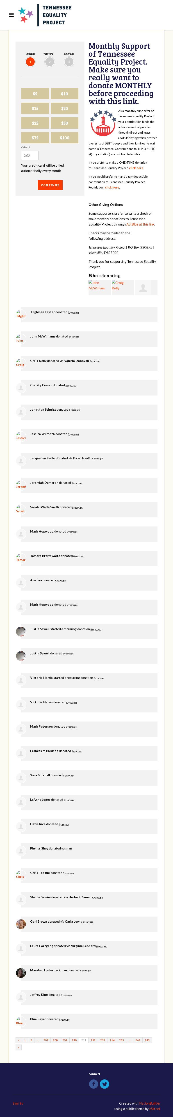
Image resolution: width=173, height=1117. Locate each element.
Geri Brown (38, 921)
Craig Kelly (38, 361)
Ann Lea (36, 580)
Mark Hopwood (42, 531)
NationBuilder (149, 1103)
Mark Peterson (41, 726)
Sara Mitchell (40, 775)
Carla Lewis (73, 921)
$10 (64, 93)
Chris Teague (40, 873)
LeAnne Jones (40, 799)
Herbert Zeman (79, 897)
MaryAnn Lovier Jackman (48, 970)
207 (45, 1040)
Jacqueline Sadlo (42, 458)
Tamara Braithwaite (45, 556)
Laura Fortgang (41, 946)
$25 (35, 123)
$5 (35, 93)
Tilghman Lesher (42, 312)
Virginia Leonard (83, 946)
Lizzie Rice (38, 824)
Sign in (18, 1103)
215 (121, 1040)
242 (137, 1040)
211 (83, 1040)
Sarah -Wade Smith (44, 507)
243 (147, 1040)
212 (93, 1040)
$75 (35, 137)
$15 (35, 108)
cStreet (154, 1109)
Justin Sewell (40, 629)
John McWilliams (42, 336)
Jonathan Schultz (43, 409)
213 (102, 1040)
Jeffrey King (39, 994)
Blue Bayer (38, 1019)
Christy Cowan (41, 385)
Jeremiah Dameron (44, 482)
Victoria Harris (41, 678)
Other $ (25, 147)
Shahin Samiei (40, 897)
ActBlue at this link (140, 224)
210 (74, 1040)
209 (64, 1040)
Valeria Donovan (76, 361)
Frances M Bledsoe (44, 751)
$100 (64, 137)
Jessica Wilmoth (42, 434)
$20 (64, 108)
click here (136, 168)
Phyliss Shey (39, 848)
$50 (64, 123)
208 (55, 1040)
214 (112, 1040)
